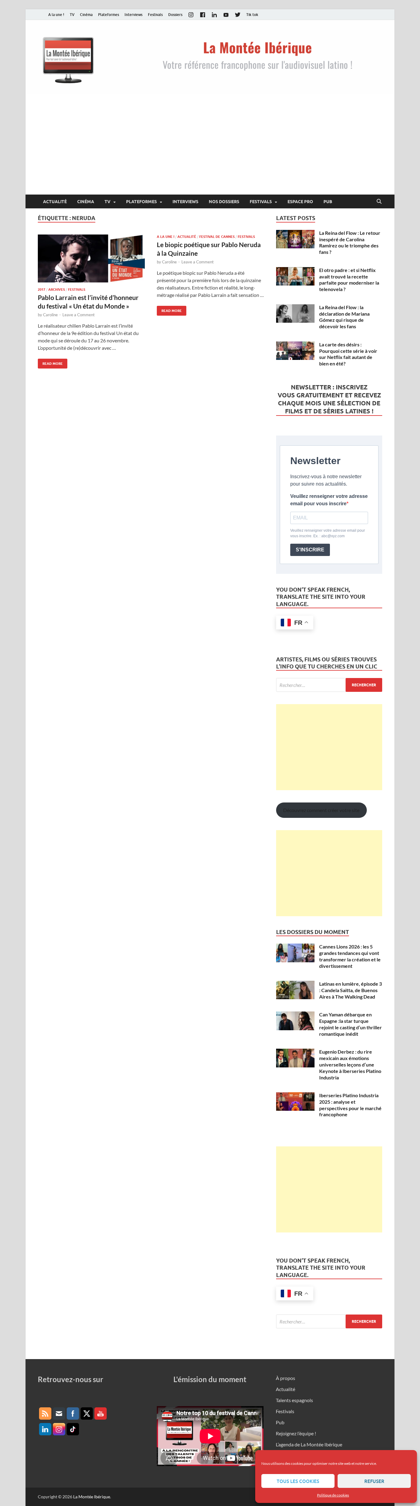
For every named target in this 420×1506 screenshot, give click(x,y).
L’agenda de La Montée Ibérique (309, 1444)
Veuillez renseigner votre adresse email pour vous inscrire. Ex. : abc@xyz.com (327, 533)
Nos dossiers (224, 201)
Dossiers (175, 14)
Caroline (50, 314)
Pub (327, 201)
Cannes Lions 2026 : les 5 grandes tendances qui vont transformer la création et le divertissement (350, 956)
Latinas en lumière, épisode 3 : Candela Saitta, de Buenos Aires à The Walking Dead (350, 990)
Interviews (133, 14)
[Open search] (379, 202)
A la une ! (56, 14)
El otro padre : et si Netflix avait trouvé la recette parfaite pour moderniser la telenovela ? (349, 279)
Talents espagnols (294, 1400)
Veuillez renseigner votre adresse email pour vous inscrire (329, 500)
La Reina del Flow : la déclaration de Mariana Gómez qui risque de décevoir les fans (344, 316)
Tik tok (252, 14)
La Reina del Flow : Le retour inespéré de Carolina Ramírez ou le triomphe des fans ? (349, 242)
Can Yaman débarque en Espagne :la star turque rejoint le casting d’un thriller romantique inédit (350, 1023)
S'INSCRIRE (310, 549)
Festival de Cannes (217, 237)
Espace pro (300, 201)
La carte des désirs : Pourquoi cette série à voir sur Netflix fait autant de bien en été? (348, 353)
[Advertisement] (210, 148)
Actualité (55, 201)
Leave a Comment (78, 314)
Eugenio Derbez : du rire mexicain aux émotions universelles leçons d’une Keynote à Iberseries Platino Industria (350, 1064)
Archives (56, 289)
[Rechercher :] (329, 685)
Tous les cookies (298, 1481)
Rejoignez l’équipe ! (296, 1433)
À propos (285, 1378)
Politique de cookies (333, 1495)
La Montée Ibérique (91, 1496)
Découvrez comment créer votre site (321, 810)
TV (72, 14)
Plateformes (108, 14)
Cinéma (86, 14)
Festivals (155, 14)
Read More (50, 362)
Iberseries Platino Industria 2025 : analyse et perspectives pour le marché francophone (350, 1104)
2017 (41, 289)
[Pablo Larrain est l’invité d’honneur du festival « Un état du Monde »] (91, 258)
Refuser (374, 1481)
